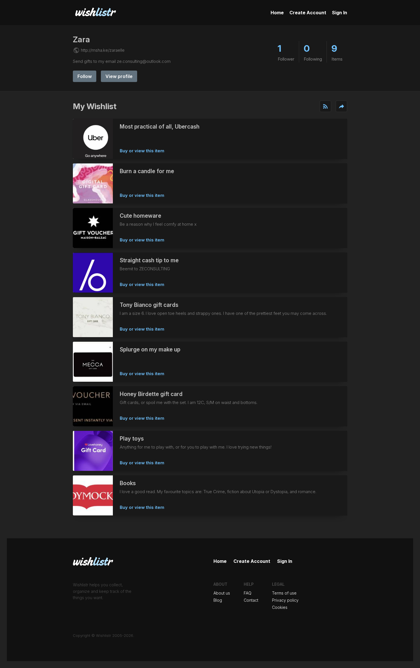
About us (221, 593)
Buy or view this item (142, 150)
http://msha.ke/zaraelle (103, 50)
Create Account (307, 12)
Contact (251, 600)
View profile (119, 76)
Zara (81, 39)
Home (277, 12)
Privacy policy (285, 600)
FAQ (247, 593)
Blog (217, 600)
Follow (84, 76)
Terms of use (284, 593)
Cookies (279, 607)
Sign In (339, 12)
